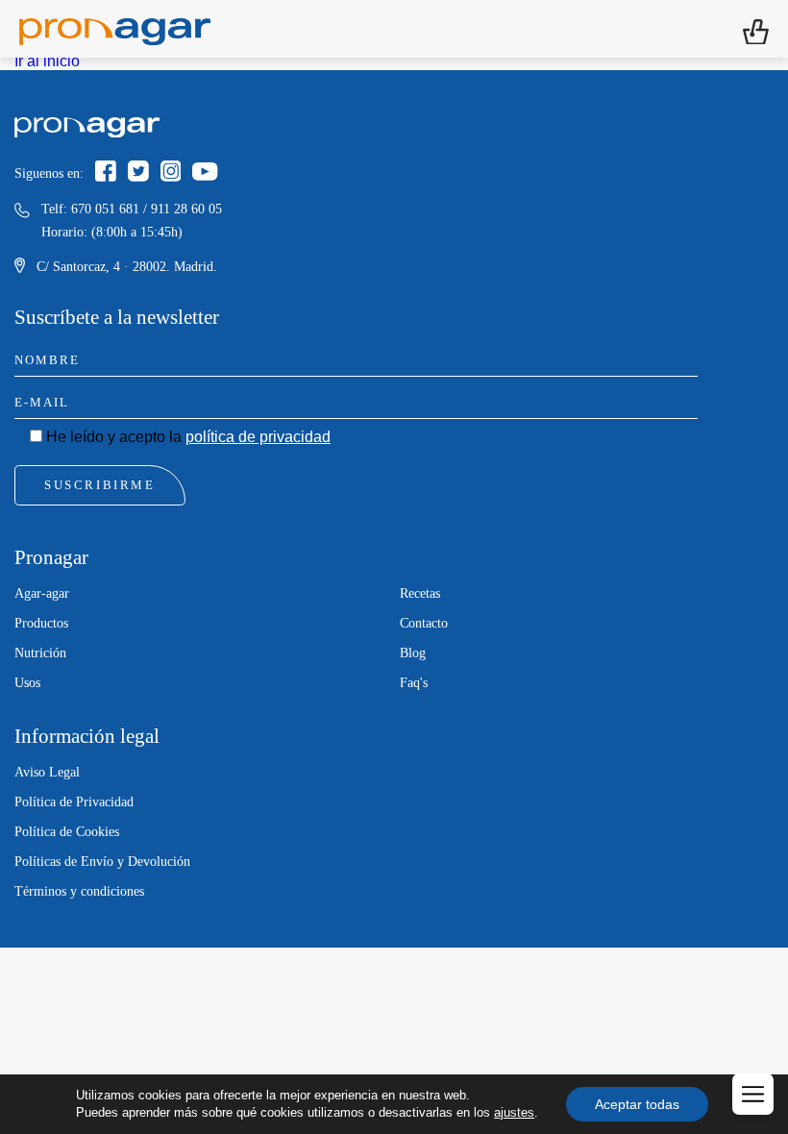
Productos (41, 623)
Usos (27, 683)
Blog (413, 653)
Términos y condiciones (79, 891)
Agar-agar (41, 593)
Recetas (420, 593)
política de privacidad (258, 437)
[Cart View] (756, 29)
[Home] (114, 28)
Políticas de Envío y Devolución (102, 861)
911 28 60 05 (186, 209)
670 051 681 (105, 209)
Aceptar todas (637, 1104)
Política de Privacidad (74, 802)
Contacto (424, 623)
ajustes (514, 1112)
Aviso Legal (47, 772)
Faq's (414, 683)
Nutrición (40, 653)
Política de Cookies (66, 832)
